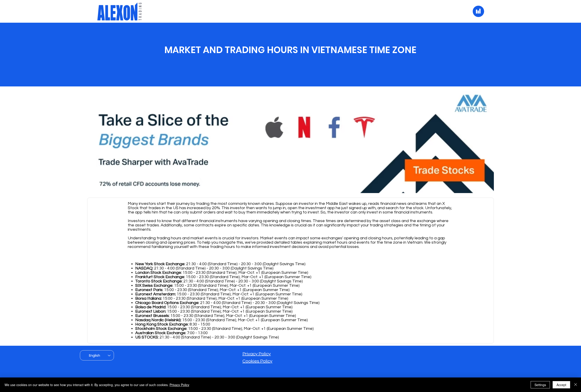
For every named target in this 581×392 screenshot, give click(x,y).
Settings (540, 384)
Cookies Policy (257, 361)
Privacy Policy (256, 354)
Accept (561, 384)
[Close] (575, 384)
